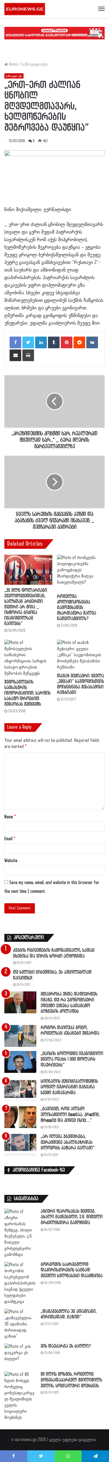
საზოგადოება (35, 64)
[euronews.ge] (24, 9)
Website (10, 861)
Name (10, 817)
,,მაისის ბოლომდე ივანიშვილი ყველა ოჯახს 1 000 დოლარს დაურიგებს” (72, 1059)
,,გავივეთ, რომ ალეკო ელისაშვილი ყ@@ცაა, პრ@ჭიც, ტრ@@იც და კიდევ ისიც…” (70, 1114)
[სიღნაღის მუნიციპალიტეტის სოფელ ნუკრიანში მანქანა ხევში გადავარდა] (20, 1090)
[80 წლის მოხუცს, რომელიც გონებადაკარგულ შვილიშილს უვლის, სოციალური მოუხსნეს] (20, 1396)
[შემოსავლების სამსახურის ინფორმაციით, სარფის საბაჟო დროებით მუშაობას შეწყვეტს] (28, 658)
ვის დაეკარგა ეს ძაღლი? (66, 1346)
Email (9, 839)
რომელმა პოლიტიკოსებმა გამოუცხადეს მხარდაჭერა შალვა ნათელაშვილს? (76, 607)
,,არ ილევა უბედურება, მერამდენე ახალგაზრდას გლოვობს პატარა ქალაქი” (68, 1142)
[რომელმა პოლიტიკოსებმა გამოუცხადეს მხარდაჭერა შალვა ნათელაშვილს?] (81, 573)
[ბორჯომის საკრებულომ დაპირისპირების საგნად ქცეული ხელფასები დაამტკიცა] (20, 1283)
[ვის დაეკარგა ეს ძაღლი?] (20, 1355)
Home (13, 64)
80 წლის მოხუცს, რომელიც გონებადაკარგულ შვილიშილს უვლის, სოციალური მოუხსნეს (71, 1380)
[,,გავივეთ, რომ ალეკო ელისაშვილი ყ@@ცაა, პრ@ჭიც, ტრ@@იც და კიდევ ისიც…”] (20, 1117)
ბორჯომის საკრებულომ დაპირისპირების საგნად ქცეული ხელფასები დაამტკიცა (72, 1270)
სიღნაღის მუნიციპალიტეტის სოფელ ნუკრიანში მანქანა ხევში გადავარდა (69, 1087)
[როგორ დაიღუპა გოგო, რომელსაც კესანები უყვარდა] (20, 1036)
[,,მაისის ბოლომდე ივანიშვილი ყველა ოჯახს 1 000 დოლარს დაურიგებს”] (20, 1062)
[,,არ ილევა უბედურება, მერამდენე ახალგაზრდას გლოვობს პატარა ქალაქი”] (20, 1145)
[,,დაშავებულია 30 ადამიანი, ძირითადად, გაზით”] (20, 1324)
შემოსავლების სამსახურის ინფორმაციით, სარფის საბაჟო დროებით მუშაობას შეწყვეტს (27, 693)
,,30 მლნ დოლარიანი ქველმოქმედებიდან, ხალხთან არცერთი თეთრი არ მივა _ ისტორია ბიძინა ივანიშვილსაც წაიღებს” (25, 607)
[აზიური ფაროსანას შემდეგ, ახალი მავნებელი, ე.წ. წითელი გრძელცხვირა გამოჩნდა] (20, 1233)
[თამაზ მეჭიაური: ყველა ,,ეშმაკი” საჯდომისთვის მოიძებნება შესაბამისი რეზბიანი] (81, 655)
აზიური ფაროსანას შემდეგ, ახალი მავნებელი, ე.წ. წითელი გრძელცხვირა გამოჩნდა (72, 1217)
